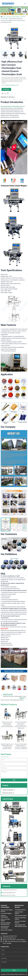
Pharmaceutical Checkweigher (5, 927)
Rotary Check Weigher (6, 930)
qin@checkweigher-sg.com (12, 85)
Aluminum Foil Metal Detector (20, 922)
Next (24, 39)
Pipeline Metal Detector (21, 915)
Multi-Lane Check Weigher (5, 919)
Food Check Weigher (6, 913)
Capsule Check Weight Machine (6, 910)
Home (3, 16)
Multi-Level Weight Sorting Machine (5, 923)
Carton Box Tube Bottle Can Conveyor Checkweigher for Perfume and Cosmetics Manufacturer (21, 725)
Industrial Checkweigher (4, 916)
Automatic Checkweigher (12, 16)
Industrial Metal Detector (19, 912)
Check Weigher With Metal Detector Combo (21, 925)
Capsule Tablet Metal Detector (20, 918)
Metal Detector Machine (7, 792)
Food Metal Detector (20, 910)
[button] (2, 93)
